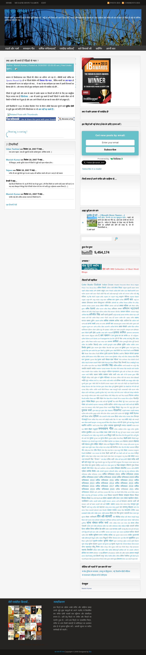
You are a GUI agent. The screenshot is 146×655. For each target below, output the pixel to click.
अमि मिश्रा (132, 306)
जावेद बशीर (120, 374)
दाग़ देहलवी (131, 383)
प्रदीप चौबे (100, 413)
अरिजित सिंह (85, 315)
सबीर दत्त (98, 532)
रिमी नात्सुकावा (117, 462)
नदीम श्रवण (131, 389)
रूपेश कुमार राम (112, 465)
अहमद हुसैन (90, 321)
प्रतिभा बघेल (85, 413)
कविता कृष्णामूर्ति (123, 341)
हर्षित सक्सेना (125, 553)
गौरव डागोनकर (123, 359)
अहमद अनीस (130, 318)
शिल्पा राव (113, 513)
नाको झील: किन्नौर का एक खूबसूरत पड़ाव (112, 217)
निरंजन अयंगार (134, 396)
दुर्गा (113, 386)
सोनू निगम (96, 547)
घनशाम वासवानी (93, 362)
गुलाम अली (101, 360)
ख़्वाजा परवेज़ (93, 356)
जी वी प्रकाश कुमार (129, 374)
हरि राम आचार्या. (129, 550)
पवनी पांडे (131, 404)
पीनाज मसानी (107, 407)
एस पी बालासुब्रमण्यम (104, 338)
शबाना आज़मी (96, 504)
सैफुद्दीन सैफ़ (119, 544)
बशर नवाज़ (122, 419)
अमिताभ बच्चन (117, 309)
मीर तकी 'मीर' (85, 438)
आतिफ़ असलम (109, 320)
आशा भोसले (123, 326)
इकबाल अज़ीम (109, 329)
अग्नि (95, 291)
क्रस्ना (110, 354)
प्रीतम (96, 416)
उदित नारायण (85, 335)
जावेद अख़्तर (93, 375)
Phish (84, 288)
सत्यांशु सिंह (125, 529)
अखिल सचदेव (89, 291)
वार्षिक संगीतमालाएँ (47, 48)
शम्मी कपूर (90, 507)
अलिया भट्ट (132, 315)
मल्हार (124, 432)
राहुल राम (104, 462)
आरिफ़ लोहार (100, 327)
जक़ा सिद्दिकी (97, 365)
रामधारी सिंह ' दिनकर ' (92, 459)
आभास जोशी (125, 324)
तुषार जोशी (92, 383)
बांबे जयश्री (135, 419)
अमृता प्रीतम (99, 312)
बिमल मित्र (110, 422)
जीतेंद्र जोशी (90, 377)
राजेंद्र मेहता (88, 456)
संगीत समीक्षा (113, 523)
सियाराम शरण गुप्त (118, 538)
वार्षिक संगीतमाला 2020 (105, 489)
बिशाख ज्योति (116, 422)
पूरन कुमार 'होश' (103, 410)
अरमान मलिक (125, 312)
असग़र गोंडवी (104, 318)
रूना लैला (85, 465)
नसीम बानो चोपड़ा (128, 392)
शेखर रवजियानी (91, 517)
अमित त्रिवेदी (90, 308)
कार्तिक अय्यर (135, 344)
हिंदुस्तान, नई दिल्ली (113, 571)
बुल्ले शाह (129, 422)
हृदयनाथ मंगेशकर (99, 559)
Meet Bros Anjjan (132, 285)
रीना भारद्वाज (125, 462)
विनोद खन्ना (127, 492)
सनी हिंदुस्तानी (85, 532)
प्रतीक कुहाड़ (92, 413)
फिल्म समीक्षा (91, 419)
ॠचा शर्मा (134, 559)
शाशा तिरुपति (103, 510)
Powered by (103, 159)
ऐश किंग (112, 338)
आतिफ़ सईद (119, 321)
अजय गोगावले (109, 291)
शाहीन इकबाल (106, 513)
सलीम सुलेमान (94, 535)
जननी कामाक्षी (126, 365)
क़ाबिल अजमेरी (103, 344)
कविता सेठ (85, 344)
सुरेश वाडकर (93, 544)
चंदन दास (101, 363)
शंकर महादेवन (129, 498)
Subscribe (110, 149)
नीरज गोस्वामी (113, 398)
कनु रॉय (132, 339)
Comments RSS (132, 2)
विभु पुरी (90, 495)
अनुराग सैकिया (124, 297)
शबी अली (102, 504)
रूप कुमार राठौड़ (94, 465)
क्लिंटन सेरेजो (129, 354)
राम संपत (131, 456)
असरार (116, 318)
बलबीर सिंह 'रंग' (113, 419)
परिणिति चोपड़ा (117, 404)
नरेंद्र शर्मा (113, 392)
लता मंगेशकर (115, 468)
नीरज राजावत (121, 398)
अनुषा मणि (89, 300)
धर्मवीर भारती (97, 389)
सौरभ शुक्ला (111, 547)
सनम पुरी (130, 529)
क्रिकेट (116, 354)
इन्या (132, 329)
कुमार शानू (136, 347)
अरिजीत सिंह (94, 314)
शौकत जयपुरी (131, 517)
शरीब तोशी (96, 507)
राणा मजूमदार (118, 456)
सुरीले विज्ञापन (135, 541)
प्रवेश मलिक (106, 413)
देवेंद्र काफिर (89, 389)
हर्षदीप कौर (119, 553)
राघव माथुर (117, 450)
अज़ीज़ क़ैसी (117, 291)
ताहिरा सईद (136, 380)
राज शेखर (124, 450)
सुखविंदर (132, 538)
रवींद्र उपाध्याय (130, 447)
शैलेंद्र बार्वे (124, 517)
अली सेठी (88, 318)
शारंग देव (136, 507)
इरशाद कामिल (119, 332)
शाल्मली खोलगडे (94, 510)
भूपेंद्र (106, 425)
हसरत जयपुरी (134, 553)
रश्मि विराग (97, 450)
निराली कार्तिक (85, 398)
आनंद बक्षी (84, 324)
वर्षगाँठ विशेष (91, 471)
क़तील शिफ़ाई (93, 345)
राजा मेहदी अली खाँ (121, 453)
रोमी (88, 468)
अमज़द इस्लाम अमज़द (93, 306)
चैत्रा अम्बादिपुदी (131, 362)
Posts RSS (115, 2)
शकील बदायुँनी (102, 501)
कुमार (123, 347)
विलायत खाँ (96, 495)
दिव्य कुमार (101, 386)
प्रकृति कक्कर (126, 410)
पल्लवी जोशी (125, 404)
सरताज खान (109, 532)
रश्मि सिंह (104, 450)
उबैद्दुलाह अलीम (94, 335)
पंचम (83, 404)
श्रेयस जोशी (131, 520)
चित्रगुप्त (107, 362)
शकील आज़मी (93, 501)
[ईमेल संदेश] (15, 69)
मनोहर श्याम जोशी (105, 432)
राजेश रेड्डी (103, 456)
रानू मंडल (125, 456)
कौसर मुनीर (104, 354)
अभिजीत (108, 303)
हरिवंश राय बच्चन (87, 553)
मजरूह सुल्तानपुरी (114, 425)
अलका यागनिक (125, 315)
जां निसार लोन (130, 371)
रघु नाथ (137, 444)
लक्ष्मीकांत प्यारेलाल (105, 468)
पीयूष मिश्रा (116, 407)
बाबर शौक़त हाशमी (86, 422)
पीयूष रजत (124, 407)
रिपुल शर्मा (110, 462)
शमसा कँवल (126, 504)
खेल (98, 357)
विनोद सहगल (135, 492)
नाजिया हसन (92, 395)
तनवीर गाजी (113, 380)
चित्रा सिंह (117, 363)
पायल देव (84, 407)
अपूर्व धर (136, 300)
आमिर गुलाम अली (134, 324)
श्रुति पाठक (123, 520)
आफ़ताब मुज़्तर (118, 324)
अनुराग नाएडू (114, 297)
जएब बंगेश (91, 365)
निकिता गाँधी (108, 395)
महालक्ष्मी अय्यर (88, 435)
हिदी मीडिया (126, 571)
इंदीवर (98, 329)
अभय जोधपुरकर (99, 303)
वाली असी (97, 492)
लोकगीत (123, 468)
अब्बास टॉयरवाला (87, 303)
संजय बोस (127, 523)
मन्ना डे (114, 432)
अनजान (127, 294)
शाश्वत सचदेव (112, 510)
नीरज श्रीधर (129, 398)
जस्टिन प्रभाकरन (113, 372)
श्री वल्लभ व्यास (90, 520)
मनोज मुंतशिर (135, 429)
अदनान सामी (89, 294)
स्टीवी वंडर (118, 547)
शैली (114, 517)
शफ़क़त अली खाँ (86, 504)
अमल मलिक (104, 306)
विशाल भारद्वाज (124, 495)
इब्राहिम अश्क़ (100, 332)
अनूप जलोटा (96, 300)
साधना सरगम (124, 535)
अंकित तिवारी (101, 288)
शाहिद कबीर (90, 513)
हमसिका (121, 550)
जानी (87, 374)
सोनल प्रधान (135, 544)
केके (118, 351)
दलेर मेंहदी (124, 383)
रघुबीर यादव (85, 447)
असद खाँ (111, 318)
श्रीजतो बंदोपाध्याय (100, 520)
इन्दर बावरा (117, 329)
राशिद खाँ (117, 459)
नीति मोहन (99, 399)
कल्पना (110, 342)
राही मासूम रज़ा (89, 462)
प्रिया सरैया (88, 416)
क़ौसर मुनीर (121, 344)
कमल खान (104, 341)
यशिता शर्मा (107, 444)
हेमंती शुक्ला (114, 559)
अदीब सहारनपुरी (114, 294)
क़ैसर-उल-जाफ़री (127, 559)
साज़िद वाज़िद (107, 535)
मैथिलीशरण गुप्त (86, 441)
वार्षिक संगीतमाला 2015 (95, 474)
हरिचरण (136, 550)
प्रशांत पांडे (121, 413)
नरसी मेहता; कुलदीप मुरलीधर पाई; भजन (99, 392)
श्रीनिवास (108, 520)
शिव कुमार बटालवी (123, 513)
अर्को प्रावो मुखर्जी (106, 315)
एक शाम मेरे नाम (16, 11)
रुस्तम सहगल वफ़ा (134, 462)
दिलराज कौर (89, 386)
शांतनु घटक (108, 507)
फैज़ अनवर (99, 419)
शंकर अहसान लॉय (109, 498)
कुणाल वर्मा (118, 347)
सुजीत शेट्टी (89, 541)
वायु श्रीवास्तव (131, 471)
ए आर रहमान (104, 335)
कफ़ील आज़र (97, 341)
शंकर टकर (120, 498)
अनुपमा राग (107, 297)
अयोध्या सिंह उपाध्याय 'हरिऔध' (111, 312)
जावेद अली (112, 375)
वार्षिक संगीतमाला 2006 (130, 474)
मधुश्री (95, 429)
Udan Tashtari (13, 149)
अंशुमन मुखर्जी (127, 288)
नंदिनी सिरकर (105, 389)
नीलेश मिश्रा (90, 401)
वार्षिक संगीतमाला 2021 (111, 474)
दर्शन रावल (117, 383)
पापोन (137, 404)
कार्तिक (128, 344)
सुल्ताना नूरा (108, 544)
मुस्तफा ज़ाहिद (112, 438)
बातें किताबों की (85, 48)
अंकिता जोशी (110, 288)
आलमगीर (107, 327)
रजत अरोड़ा (106, 447)
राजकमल (130, 450)
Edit (43, 2)
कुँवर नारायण (95, 347)
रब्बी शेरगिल (114, 447)
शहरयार (102, 507)
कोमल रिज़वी (95, 353)
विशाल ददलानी (113, 495)
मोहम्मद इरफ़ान (128, 441)
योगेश (117, 444)
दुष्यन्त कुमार (118, 387)
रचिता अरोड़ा (99, 447)
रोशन (92, 468)
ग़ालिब (133, 356)
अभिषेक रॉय (131, 303)
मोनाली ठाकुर (94, 441)
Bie (90, 652)
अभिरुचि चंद (114, 303)
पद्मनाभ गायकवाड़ (98, 404)
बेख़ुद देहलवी (135, 422)
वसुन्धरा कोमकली (109, 471)
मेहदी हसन (127, 438)
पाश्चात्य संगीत (91, 407)
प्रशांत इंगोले (114, 413)
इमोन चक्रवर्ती (109, 332)
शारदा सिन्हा (85, 510)
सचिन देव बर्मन (100, 529)
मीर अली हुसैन (135, 435)
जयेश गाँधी (116, 368)
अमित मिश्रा (107, 309)
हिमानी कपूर (100, 556)
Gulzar (97, 284)
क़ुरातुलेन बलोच (112, 344)
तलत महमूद (129, 380)
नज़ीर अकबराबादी (123, 389)
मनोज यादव (95, 432)
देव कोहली (126, 386)
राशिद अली (110, 459)
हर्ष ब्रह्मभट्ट (111, 553)
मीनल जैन (121, 435)
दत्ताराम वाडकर (109, 383)
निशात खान (93, 398)
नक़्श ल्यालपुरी (113, 389)
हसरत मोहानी (85, 556)
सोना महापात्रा (87, 547)
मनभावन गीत (29, 48)
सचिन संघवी (109, 529)
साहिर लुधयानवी (133, 535)
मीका (117, 435)
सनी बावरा (136, 529)
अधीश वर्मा (122, 294)
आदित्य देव (127, 321)
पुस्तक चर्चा (87, 410)
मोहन (106, 441)
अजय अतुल (101, 291)
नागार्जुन (86, 395)
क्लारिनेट (121, 353)
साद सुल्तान (116, 535)
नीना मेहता (106, 398)
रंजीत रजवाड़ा (123, 444)
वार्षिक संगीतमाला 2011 (105, 480)
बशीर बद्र (128, 419)
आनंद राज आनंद (100, 324)
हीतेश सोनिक (116, 556)
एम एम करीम (123, 336)
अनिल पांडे (133, 294)
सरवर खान (116, 532)
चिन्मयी (124, 363)
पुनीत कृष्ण (136, 407)
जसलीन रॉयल (89, 371)
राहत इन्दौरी (123, 459)
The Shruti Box (91, 288)
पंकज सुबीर (135, 401)
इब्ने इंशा (92, 332)
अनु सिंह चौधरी (91, 297)
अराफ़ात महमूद (135, 312)
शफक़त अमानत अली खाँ (130, 501)
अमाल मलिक (123, 305)
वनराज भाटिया (131, 468)
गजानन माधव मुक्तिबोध (111, 356)
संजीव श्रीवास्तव (97, 526)
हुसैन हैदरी (133, 556)
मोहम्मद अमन (119, 441)
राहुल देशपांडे (98, 462)
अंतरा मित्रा (118, 288)
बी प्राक (123, 422)
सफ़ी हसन (92, 532)
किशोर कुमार (86, 347)
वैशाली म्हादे (100, 498)
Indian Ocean (107, 285)
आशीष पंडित (130, 327)
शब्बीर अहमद (110, 504)
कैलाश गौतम (88, 353)
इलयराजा (129, 332)
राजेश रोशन (110, 456)
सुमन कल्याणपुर (118, 541)
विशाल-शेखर (86, 498)
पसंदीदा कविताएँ (67, 48)
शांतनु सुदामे (115, 507)
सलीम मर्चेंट (85, 535)
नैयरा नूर (122, 401)
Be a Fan (66, 119)
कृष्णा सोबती (113, 350)
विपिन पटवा (85, 495)
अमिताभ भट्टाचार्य (130, 308)
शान (121, 507)
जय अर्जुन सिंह (134, 365)
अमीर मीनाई (92, 312)
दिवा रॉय (95, 386)
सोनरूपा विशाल (127, 544)
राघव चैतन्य (110, 450)
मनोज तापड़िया (118, 429)
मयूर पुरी (120, 432)
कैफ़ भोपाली (123, 350)
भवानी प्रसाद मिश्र (98, 425)
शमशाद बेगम (119, 504)
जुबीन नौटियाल (105, 378)
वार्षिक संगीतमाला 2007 (90, 477)
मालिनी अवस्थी (103, 435)
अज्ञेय (122, 291)
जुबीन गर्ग (96, 377)
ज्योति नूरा (85, 381)
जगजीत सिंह (107, 365)
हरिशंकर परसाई (98, 553)
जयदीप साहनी (86, 369)
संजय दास (120, 523)
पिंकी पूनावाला (100, 407)
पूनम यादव (95, 410)
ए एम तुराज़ (114, 336)
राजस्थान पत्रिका (90, 575)
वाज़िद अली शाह (119, 471)
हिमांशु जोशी (92, 556)
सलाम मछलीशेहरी (124, 532)
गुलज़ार (87, 360)
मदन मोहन (88, 429)
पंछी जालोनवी (89, 404)
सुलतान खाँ (101, 544)
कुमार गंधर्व (129, 347)
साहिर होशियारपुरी (86, 538)
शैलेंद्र (118, 517)
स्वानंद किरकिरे (87, 550)
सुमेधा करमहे (127, 541)
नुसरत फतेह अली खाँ (101, 401)
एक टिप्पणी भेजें (11, 205)
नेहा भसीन (115, 401)
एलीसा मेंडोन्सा (86, 338)
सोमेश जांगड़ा (104, 547)
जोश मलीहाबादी (135, 377)
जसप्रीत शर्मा (130, 368)
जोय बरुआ (127, 377)
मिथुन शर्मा (111, 435)
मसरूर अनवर (130, 432)
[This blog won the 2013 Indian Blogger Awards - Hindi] (97, 104)
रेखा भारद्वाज (121, 465)
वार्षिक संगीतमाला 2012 (124, 480)
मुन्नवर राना (97, 438)
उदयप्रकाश (135, 332)
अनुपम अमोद (99, 297)
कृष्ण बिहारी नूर (102, 350)
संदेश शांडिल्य (122, 526)
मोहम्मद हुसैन (89, 444)
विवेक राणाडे (103, 495)
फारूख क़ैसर (130, 416)
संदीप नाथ (105, 526)
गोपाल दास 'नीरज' (112, 359)
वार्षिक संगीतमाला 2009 (125, 477)
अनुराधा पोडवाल (134, 297)
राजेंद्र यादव (96, 456)
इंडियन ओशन (92, 329)
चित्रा (112, 362)
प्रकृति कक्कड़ (135, 410)
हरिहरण (105, 553)
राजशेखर (88, 453)
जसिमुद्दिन (104, 371)
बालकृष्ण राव (95, 422)
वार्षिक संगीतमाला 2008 (107, 477)
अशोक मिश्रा (96, 318)
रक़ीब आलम (131, 444)
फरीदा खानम (110, 416)
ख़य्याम (136, 354)
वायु (125, 471)
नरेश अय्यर (120, 392)
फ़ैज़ (116, 416)
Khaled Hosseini (120, 285)
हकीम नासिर (104, 550)
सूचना (9, 69)
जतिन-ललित (117, 366)
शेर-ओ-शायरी (104, 516)
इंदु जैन (102, 329)
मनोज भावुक (126, 429)
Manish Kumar (13, 160)
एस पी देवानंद (94, 338)
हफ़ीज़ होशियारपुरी (114, 550)
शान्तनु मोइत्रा (128, 507)
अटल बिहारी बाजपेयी (129, 291)
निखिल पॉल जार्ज (116, 395)
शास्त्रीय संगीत (130, 510)
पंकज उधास (128, 401)
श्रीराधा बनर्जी (116, 520)
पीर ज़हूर (129, 407)
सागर (101, 535)
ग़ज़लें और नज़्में (12, 48)
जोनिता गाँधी (120, 377)
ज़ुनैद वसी (122, 371)
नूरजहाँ (110, 401)
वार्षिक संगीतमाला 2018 (124, 486)
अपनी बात (110, 48)
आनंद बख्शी (91, 324)
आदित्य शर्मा (135, 321)
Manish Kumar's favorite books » (32, 645)
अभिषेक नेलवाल (123, 303)
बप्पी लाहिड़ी (106, 419)
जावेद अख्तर (103, 374)
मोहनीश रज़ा (111, 441)
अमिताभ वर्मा (85, 312)
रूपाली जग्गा (103, 465)
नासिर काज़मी (100, 395)
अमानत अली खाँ (114, 306)
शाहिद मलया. (98, 513)
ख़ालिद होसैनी (85, 356)
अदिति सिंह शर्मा (104, 294)
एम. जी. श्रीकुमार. (133, 335)
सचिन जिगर (90, 529)
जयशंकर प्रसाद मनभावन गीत (104, 368)
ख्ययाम (102, 356)
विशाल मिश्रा (134, 495)
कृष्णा (108, 351)
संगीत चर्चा (103, 522)
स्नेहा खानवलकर (134, 547)
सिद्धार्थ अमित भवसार (97, 538)
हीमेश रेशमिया (124, 556)
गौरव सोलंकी (131, 359)
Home (9, 2)
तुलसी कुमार (85, 383)
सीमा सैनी (125, 538)
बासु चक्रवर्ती (102, 422)
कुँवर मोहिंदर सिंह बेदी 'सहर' (107, 347)
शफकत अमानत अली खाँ (114, 501)
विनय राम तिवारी (115, 492)
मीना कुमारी (127, 435)
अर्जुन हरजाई (116, 315)
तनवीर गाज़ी (106, 380)
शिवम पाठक (133, 513)
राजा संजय (131, 453)
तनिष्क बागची (120, 381)
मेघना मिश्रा (120, 438)
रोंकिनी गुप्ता (130, 465)
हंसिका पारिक (97, 550)
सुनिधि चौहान (108, 541)
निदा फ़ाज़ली (125, 395)
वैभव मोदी (93, 498)
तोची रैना (98, 383)
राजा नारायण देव (97, 453)
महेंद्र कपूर (96, 435)
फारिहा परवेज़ (122, 416)
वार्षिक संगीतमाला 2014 (105, 483)
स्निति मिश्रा (125, 547)
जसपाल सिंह (122, 368)
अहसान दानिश (99, 321)
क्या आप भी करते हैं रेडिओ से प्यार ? (22, 60)
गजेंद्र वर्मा (121, 356)
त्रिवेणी (103, 383)
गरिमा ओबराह (128, 356)
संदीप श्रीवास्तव (113, 526)
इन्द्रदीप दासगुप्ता (125, 329)
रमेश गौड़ (120, 447)
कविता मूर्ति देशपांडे (133, 341)
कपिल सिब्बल (89, 341)
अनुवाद (84, 300)
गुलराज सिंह (93, 359)
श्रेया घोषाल (92, 522)
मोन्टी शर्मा (101, 441)
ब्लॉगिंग (99, 48)
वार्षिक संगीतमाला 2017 (105, 486)
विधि (109, 492)
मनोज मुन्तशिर (87, 432)
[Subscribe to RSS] (58, 136)
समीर (103, 532)
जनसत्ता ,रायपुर (98, 571)
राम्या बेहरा (103, 459)
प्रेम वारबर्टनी (103, 416)
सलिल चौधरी (134, 532)
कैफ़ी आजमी (130, 350)
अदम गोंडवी (96, 294)
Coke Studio (87, 284)
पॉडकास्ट (110, 410)
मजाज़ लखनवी (126, 425)
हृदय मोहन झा (90, 559)
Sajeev (9, 170)
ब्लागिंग (84, 425)
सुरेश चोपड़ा (85, 544)
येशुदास (112, 444)
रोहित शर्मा (97, 468)
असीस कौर (122, 318)
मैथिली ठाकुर (135, 438)
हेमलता (119, 559)
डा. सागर (99, 380)
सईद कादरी (130, 526)
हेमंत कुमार (107, 559)
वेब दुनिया (87, 571)
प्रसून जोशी (129, 413)
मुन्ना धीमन (104, 438)
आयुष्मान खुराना (86, 327)
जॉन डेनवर (113, 377)
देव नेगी (132, 386)
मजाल (134, 425)
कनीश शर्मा (126, 338)
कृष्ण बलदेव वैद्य (93, 350)
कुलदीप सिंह (85, 350)
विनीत (122, 492)
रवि (125, 447)
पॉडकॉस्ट (117, 410)
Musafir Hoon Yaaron (26, 2)
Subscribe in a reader (92, 169)
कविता (115, 341)
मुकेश (91, 438)
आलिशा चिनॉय (114, 327)
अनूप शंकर (103, 300)
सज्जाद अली (117, 529)
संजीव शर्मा (90, 526)
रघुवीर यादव (92, 447)
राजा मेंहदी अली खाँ (108, 453)
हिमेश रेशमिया (108, 556)
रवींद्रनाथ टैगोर (89, 450)
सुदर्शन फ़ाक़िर (98, 541)
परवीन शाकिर (108, 404)
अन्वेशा (121, 300)
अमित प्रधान (99, 309)
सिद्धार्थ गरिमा (107, 538)
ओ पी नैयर (118, 339)
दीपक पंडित (108, 386)
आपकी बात (109, 324)
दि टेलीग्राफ (102, 575)
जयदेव (94, 369)
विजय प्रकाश (104, 492)
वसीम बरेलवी (100, 471)
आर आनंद (94, 327)
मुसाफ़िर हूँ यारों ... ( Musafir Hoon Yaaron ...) (106, 215)
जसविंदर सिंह (97, 371)
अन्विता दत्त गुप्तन (113, 300)
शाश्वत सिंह (120, 510)
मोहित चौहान (98, 444)
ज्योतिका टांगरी (93, 380)
